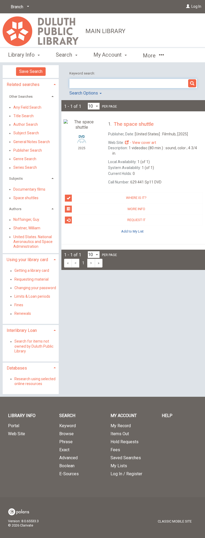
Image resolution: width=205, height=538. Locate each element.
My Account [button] (108, 55)
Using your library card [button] (27, 259)
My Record (121, 425)
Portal (13, 425)
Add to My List (132, 231)
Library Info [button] (22, 55)
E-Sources (69, 473)
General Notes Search (31, 142)
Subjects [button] (16, 178)
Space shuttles (25, 198)
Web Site (16, 433)
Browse (66, 433)
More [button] (150, 55)
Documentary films (29, 189)
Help (167, 415)
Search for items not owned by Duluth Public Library (33, 346)
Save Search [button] (30, 71)
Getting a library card (31, 271)
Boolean (66, 465)
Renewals (22, 314)
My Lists (119, 465)
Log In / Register (126, 473)
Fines (18, 305)
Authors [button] (15, 209)
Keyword (67, 425)
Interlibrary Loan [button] (22, 330)
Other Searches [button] (21, 97)
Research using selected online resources (35, 381)
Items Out (120, 433)
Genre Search (24, 159)
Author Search (25, 125)
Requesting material (31, 279)
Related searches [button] (23, 84)
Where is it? (136, 198)
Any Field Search (27, 107)
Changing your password (35, 288)
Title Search (23, 116)
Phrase (66, 441)
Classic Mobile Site (175, 521)
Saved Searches (126, 457)
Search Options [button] (84, 93)
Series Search (25, 168)
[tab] (31, 84)
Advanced (68, 457)
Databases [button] (17, 368)
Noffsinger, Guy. (26, 220)
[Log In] (188, 6)
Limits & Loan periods (32, 296)
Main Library (105, 31)
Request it (136, 220)
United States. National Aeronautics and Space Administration (33, 242)
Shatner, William (26, 228)
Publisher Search (27, 150)
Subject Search (26, 133)
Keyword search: (82, 73)
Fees (115, 449)
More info (136, 209)
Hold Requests (125, 441)
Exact (64, 449)
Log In (196, 6)
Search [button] (64, 55)
